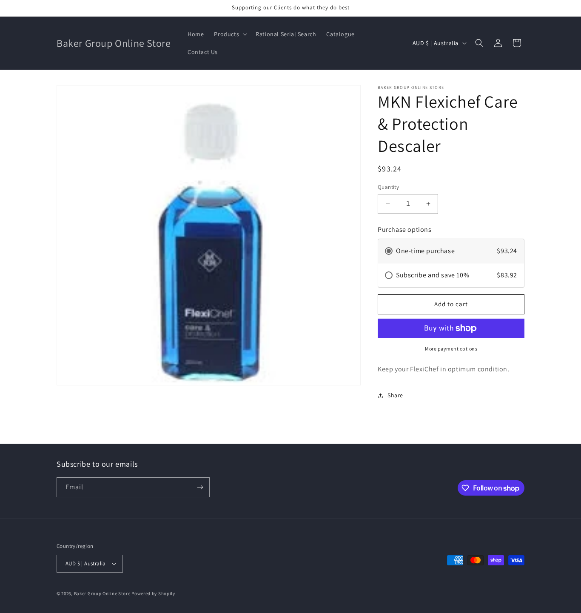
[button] (230, 34)
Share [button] (395, 395)
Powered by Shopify (153, 593)
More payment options (451, 348)
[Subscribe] (200, 487)
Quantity (388, 187)
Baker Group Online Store (102, 593)
